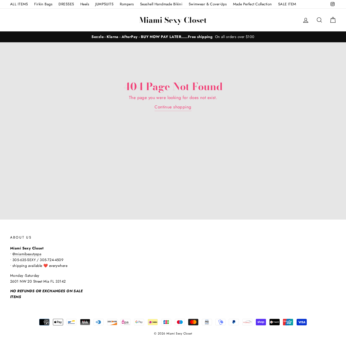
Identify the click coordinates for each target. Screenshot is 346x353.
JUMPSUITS (104, 4)
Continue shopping (173, 107)
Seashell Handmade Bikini (161, 4)
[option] (173, 37)
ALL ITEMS (19, 4)
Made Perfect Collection (252, 4)
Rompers (127, 4)
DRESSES (66, 4)
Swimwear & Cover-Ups (208, 4)
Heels (84, 4)
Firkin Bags (43, 4)
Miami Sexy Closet (173, 20)
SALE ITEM (287, 4)
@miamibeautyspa (26, 254)
